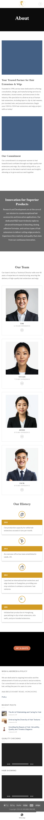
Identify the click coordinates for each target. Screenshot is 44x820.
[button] (22, 754)
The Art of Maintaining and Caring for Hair (24, 712)
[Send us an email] (22, 330)
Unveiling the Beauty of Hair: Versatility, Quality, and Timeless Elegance (23, 728)
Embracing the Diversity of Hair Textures (24, 719)
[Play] (4, 764)
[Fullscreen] (39, 764)
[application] (22, 754)
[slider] (20, 764)
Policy (4, 697)
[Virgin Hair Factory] (22, 4)
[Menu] (40, 4)
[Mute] (36, 764)
